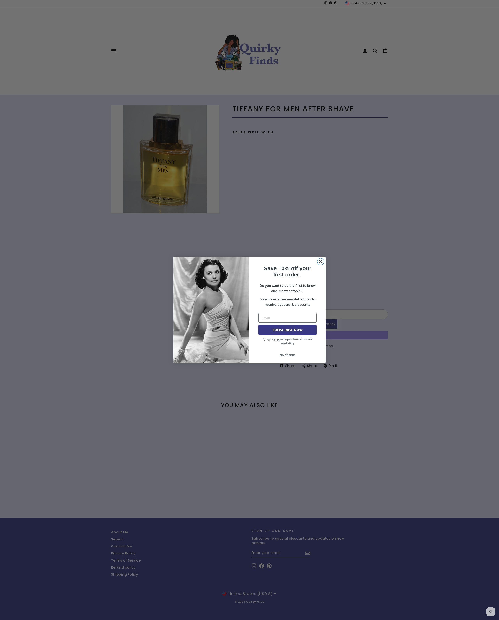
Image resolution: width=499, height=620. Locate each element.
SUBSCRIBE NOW (287, 330)
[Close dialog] (320, 261)
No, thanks (287, 355)
